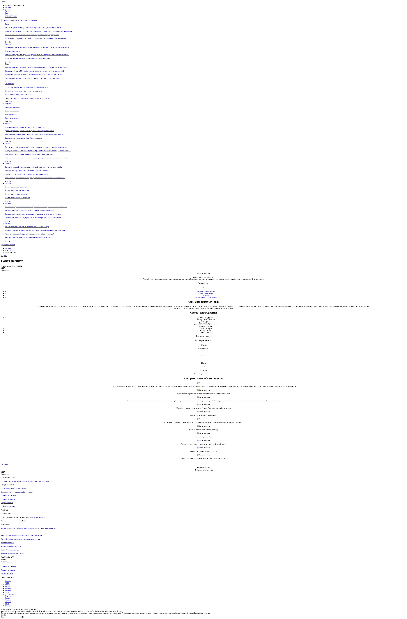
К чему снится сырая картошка (16, 194)
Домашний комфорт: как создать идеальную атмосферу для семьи (29, 154)
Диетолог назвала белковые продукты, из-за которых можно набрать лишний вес (34, 134)
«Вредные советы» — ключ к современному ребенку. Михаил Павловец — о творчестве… (38, 151)
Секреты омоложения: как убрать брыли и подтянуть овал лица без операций (33, 218)
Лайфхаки (8, 203)
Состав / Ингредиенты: (206, 293)
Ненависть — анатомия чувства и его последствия (23, 91)
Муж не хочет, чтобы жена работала (18, 94)
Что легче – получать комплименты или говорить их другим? (27, 98)
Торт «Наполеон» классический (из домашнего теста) (20, 539)
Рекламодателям (11, 15)
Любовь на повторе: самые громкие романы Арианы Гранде (27, 227)
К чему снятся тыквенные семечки (17, 198)
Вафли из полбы (11, 114)
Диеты (7, 123)
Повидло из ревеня (12, 111)
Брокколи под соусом (12, 51)
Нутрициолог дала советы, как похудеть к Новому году (25, 127)
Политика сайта (11, 17)
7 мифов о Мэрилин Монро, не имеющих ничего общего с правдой (29, 234)
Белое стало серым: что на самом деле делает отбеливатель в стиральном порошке (35, 178)
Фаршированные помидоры (11, 546)
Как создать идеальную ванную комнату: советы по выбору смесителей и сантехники (36, 207)
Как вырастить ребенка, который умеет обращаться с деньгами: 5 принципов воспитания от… (39, 31)
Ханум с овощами (7, 543)
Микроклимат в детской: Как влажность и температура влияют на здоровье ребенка (35, 38)
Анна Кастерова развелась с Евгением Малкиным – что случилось (25, 481)
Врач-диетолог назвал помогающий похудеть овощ (23, 138)
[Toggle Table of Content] (203, 288)
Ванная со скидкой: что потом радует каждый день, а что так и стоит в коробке (33, 167)
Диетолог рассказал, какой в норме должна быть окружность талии (29, 131)
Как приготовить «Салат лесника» (206, 297)
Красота (8, 44)
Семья (7, 143)
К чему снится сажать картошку (16, 187)
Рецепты (8, 104)
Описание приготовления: (206, 291)
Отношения (9, 84)
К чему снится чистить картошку (17, 190)
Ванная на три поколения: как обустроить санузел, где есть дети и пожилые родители (36, 147)
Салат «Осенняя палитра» (10, 550)
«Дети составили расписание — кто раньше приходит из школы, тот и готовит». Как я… (37, 158)
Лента (7, 11)
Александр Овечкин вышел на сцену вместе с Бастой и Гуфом (27, 58)
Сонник (8, 183)
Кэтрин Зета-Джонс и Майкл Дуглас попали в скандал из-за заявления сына (28, 528)
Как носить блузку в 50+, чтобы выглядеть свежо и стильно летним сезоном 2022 (34, 71)
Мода (7, 64)
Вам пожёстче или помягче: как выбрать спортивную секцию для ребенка (32, 35)
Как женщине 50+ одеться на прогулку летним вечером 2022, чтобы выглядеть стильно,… (37, 67)
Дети (7, 24)
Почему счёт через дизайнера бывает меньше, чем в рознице (27, 170)
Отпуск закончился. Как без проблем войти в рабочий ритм (26, 87)
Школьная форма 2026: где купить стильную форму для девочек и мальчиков (33, 27)
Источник (4, 464)
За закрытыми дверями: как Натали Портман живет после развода (29, 237)
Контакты (8, 9)
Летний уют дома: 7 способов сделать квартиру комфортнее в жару (29, 210)
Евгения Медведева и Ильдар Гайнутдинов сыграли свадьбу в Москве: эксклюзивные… (37, 55)
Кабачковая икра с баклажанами (12, 553)
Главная (8, 7)
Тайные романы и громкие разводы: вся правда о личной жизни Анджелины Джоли (35, 230)
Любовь (8, 223)
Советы (8, 163)
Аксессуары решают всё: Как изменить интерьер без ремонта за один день (32, 78)
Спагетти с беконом (12, 118)
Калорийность (206, 295)
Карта (7, 13)
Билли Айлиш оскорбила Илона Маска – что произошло (21, 535)
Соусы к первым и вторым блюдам (13, 488)
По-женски (3, 561)
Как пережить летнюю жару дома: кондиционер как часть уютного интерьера (33, 214)
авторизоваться (38, 517)
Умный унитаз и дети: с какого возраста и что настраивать (26, 174)
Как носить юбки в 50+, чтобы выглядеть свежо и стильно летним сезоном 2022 (34, 75)
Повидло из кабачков (12, 107)
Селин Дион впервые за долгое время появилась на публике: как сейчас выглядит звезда (37, 47)
